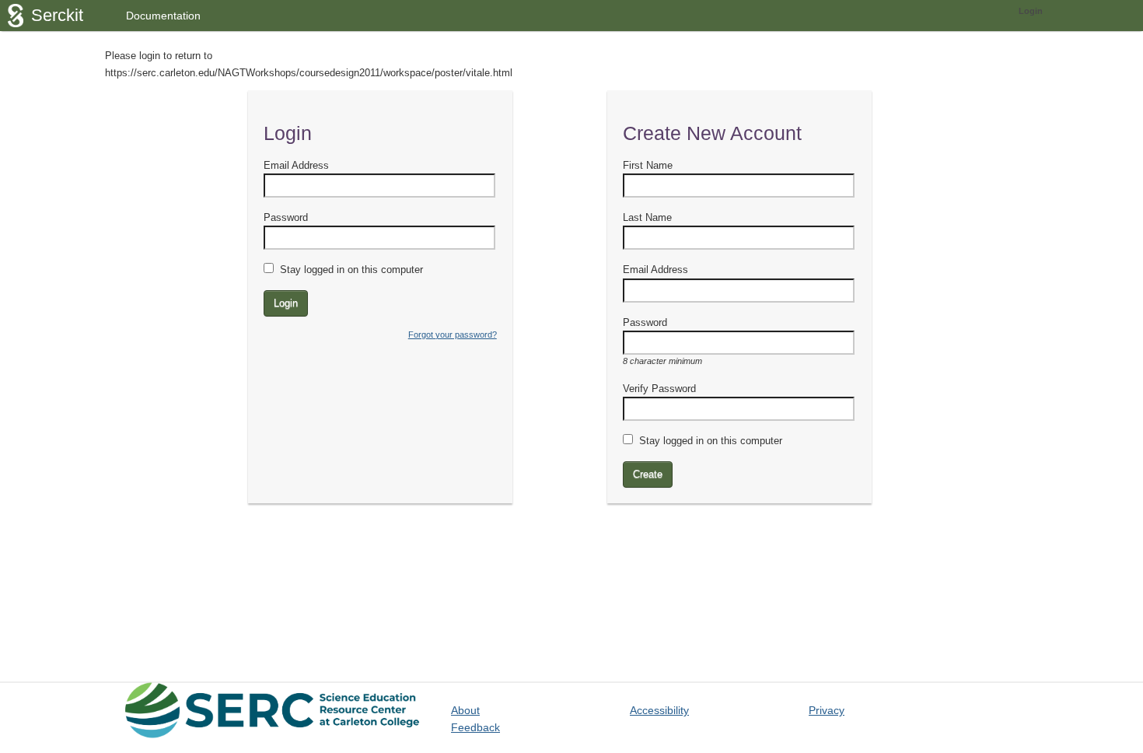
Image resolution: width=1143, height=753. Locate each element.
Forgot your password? (452, 334)
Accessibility (659, 710)
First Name (648, 165)
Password (286, 217)
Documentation (163, 15)
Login (1031, 11)
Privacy (826, 710)
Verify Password (659, 388)
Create (647, 474)
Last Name (647, 217)
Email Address (296, 165)
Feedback (475, 727)
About (465, 710)
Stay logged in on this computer (351, 269)
